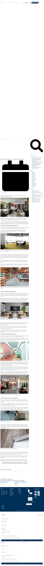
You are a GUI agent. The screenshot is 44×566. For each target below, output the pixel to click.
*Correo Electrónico (4, 524)
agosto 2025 (33, 175)
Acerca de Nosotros (11, 490)
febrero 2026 (33, 174)
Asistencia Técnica (2, 506)
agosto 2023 (33, 185)
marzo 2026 (33, 173)
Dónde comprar (12, 493)
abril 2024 (33, 182)
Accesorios (19, 493)
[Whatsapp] (36, 497)
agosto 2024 (33, 180)
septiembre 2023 (34, 184)
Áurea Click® (2, 426)
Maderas (19, 492)
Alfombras (19, 491)
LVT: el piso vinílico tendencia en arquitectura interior (21, 482)
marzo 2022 (33, 186)
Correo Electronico (3, 552)
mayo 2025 (33, 176)
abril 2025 (33, 177)
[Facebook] (32, 3)
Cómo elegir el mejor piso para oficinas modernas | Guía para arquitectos (7, 480)
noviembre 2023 (34, 183)
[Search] (9, 4)
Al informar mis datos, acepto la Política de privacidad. (9, 559)
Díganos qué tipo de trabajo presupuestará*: (7, 555)
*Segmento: (3, 528)
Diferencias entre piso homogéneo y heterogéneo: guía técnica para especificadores (37, 165)
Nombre (2, 548)
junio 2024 (33, 181)
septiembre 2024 (34, 179)
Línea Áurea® (21, 372)
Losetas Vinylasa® (3, 322)
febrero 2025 (33, 178)
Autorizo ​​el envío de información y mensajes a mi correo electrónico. (11, 561)
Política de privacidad (2, 508)
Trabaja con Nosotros (11, 495)
